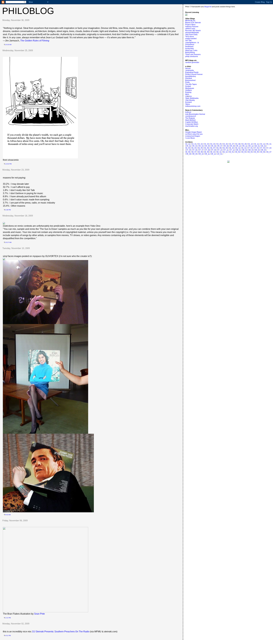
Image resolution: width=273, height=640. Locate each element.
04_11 (256, 144)
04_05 (219, 144)
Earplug (188, 92)
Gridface (188, 90)
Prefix (187, 82)
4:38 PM (8, 210)
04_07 (231, 144)
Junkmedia (189, 70)
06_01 (257, 146)
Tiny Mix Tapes (191, 84)
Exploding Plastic (192, 72)
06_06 (206, 148)
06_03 (187, 148)
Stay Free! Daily (191, 35)
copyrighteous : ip (192, 43)
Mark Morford (190, 120)
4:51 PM (8, 635)
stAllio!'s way (190, 29)
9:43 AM (8, 514)
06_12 (243, 148)
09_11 (207, 154)
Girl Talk (188, 41)
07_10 (219, 150)
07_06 (194, 150)
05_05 (207, 146)
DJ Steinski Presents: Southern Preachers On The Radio (60, 631)
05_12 (251, 146)
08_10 (212, 152)
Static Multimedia (191, 98)
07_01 (250, 148)
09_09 (194, 154)
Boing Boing (190, 52)
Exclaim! (188, 102)
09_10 (201, 154)
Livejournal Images (192, 136)
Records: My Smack (193, 31)
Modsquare (189, 88)
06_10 (231, 148)
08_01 (238, 150)
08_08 (200, 152)
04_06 (225, 144)
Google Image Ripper (193, 132)
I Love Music (190, 138)
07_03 (262, 148)
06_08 (219, 148)
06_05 (200, 148)
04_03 (206, 144)
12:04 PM (8, 164)
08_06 (187, 152)
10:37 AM (8, 242)
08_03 (251, 150)
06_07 (212, 148)
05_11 (244, 146)
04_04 (212, 144)
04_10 (250, 144)
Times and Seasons (193, 54)
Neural (188, 68)
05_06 (213, 146)
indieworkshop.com (192, 106)
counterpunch (190, 116)
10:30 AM (8, 44)
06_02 (263, 146)
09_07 (268, 152)
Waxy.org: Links (191, 50)
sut (186, 96)
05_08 (226, 146)
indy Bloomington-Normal (195, 114)
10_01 (219, 154)
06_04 (194, 148)
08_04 (257, 150)
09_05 (256, 152)
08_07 (194, 152)
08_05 (263, 150)
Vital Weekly (190, 100)
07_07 (201, 150)
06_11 (237, 148)
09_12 (213, 154)
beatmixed (189, 46)
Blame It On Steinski (193, 23)
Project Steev (190, 25)
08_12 (225, 152)
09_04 (250, 152)
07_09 (213, 150)
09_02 (237, 152)
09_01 (231, 152)
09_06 (262, 152)
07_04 (268, 148)
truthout (188, 112)
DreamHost (189, 45)
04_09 (244, 144)
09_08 (188, 154)
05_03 (194, 146)
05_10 (238, 146)
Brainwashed (190, 80)
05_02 (188, 146)
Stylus (187, 104)
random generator (192, 62)
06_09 (225, 148)
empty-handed (191, 39)
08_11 (219, 152)
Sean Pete (39, 614)
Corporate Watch (191, 124)
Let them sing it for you (194, 134)
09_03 (243, 152)
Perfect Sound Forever (194, 74)
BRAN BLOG (190, 21)
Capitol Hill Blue (191, 122)
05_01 (268, 144)
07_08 (207, 150)
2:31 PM (8, 618)
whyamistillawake (192, 33)
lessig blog (189, 48)
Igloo (187, 94)
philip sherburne (191, 56)
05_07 (219, 146)
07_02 (256, 148)
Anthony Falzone (191, 27)
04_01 (194, 144)
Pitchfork (188, 78)
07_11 (226, 150)
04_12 (262, 144)
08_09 (206, 152)
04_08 (237, 144)
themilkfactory (190, 76)
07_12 (232, 150)
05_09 (232, 146)
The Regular (190, 118)
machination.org (191, 126)
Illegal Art (207, 7)
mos (190, 96)
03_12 (187, 144)
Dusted (188, 86)
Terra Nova (189, 37)
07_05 (188, 150)
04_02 (200, 144)
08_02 (244, 150)
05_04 (201, 146)
